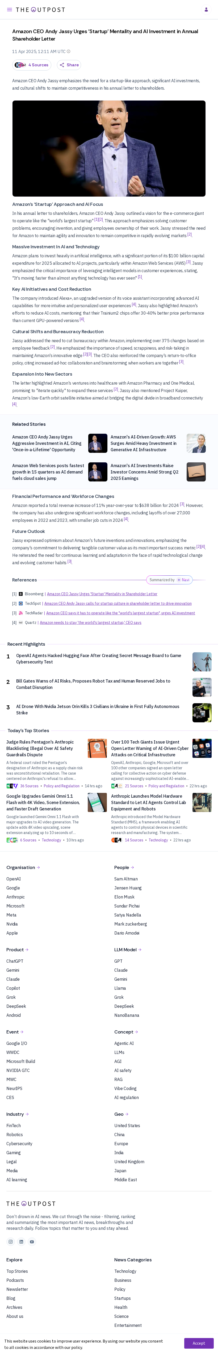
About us (14, 1316)
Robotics (14, 1134)
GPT (118, 961)
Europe (121, 1143)
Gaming (13, 1152)
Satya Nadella (127, 915)
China (119, 1134)
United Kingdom (129, 1161)
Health (120, 1307)
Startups (122, 1298)
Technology (125, 1271)
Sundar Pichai (127, 906)
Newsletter (17, 1289)
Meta (11, 915)
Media (12, 1170)
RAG (118, 1079)
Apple (12, 933)
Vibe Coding (125, 1088)
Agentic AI (124, 1043)
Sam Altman (126, 878)
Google (13, 888)
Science (121, 1316)
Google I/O (16, 1043)
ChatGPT (14, 961)
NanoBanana (126, 1015)
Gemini (12, 970)
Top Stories (17, 1271)
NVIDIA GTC (18, 1070)
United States (127, 1125)
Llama (120, 988)
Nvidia (12, 924)
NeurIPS (14, 1088)
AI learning (16, 1179)
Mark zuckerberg (130, 924)
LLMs (119, 1052)
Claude (13, 979)
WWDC (12, 1052)
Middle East (125, 1179)
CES (10, 1097)
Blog (10, 1298)
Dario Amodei (126, 933)
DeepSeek (16, 1006)
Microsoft (15, 906)
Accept (199, 1343)
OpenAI (13, 878)
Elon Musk (124, 897)
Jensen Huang (128, 888)
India (119, 1152)
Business (122, 1280)
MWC (11, 1079)
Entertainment (128, 1325)
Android (13, 1015)
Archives (14, 1307)
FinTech (13, 1125)
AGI (117, 1061)
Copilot (13, 988)
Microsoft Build (20, 1061)
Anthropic (15, 897)
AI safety (123, 1070)
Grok (10, 997)
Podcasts (15, 1280)
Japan (120, 1170)
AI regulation (126, 1097)
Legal (11, 1161)
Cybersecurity (19, 1143)
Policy (119, 1289)
